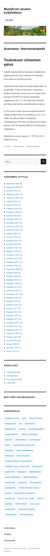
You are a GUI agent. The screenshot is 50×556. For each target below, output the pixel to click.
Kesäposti (9, 455)
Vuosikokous (11, 514)
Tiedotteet (10, 375)
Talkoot (40, 498)
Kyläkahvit (9, 471)
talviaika (8, 503)
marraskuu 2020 (12, 269)
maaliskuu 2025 (12, 194)
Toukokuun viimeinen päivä (22, 62)
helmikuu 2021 (12, 258)
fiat (20, 423)
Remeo (8, 493)
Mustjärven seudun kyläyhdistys (17, 11)
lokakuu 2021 (12, 233)
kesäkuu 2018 (12, 301)
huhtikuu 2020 (12, 276)
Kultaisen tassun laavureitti (17, 466)
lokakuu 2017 (12, 308)
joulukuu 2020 (12, 265)
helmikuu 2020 (12, 279)
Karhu (7, 444)
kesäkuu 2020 (12, 272)
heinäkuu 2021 (12, 240)
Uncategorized (18, 146)
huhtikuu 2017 (12, 319)
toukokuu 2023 (12, 219)
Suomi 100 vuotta (26, 498)
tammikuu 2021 (12, 262)
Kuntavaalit (37, 466)
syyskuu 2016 (12, 340)
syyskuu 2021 (12, 237)
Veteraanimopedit (32, 146)
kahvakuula (35, 439)
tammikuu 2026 (12, 187)
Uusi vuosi (34, 503)
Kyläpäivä (21, 471)
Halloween (30, 423)
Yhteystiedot (9, 540)
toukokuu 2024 (12, 208)
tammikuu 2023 (12, 222)
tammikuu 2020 (12, 283)
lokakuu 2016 (12, 336)
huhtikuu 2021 (12, 251)
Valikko (9, 20)
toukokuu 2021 (12, 247)
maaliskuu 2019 (12, 294)
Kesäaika (9, 450)
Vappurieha (10, 509)
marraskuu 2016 (12, 333)
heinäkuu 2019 (12, 287)
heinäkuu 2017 (12, 311)
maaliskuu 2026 (12, 183)
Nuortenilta (10, 482)
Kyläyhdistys (9, 527)
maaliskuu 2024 (12, 212)
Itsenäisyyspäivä (36, 428)
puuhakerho (10, 487)
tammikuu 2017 (12, 329)
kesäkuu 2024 (12, 205)
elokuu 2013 (11, 351)
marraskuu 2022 (12, 226)
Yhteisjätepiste (26, 514)
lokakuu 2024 (12, 201)
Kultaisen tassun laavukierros (18, 460)
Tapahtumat (11, 372)
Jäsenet (8, 439)
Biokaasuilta (10, 423)
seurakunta (10, 498)
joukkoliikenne (11, 434)
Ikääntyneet (10, 428)
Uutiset (9, 382)
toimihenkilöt (21, 503)
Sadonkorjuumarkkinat (24, 493)
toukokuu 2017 (12, 315)
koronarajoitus (23, 455)
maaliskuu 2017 (12, 322)
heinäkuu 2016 (12, 347)
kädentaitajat (35, 471)
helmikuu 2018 (12, 304)
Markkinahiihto (30, 477)
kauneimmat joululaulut (23, 444)
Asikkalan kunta (12, 418)
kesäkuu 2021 (12, 244)
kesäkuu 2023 (12, 215)
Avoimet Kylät (35, 418)
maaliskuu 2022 (12, 229)
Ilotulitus (22, 428)
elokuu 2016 (11, 344)
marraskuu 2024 (12, 197)
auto (24, 418)
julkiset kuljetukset (29, 434)
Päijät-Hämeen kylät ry (29, 487)
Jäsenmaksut (21, 439)
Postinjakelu (35, 482)
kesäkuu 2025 (12, 190)
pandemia (22, 482)
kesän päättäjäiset (24, 450)
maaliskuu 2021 (12, 254)
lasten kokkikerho (13, 477)
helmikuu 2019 (12, 297)
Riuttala (7, 534)
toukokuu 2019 (12, 290)
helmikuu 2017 (12, 326)
